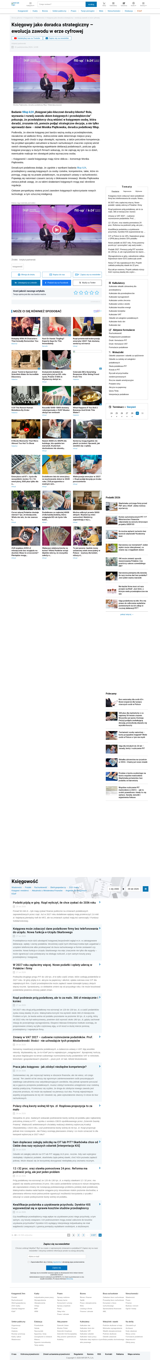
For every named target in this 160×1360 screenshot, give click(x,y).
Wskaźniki (117, 352)
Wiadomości (39, 18)
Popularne (115, 191)
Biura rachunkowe (110, 1294)
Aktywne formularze (124, 329)
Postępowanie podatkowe (119, 337)
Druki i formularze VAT (118, 344)
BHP (36, 1309)
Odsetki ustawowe (109, 1337)
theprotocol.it (130, 1339)
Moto (101, 11)
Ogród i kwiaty (131, 1309)
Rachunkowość (115, 333)
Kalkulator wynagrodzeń (119, 297)
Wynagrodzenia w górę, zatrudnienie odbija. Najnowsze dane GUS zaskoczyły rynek (126, 257)
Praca (59, 1309)
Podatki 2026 (113, 497)
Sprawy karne (62, 1300)
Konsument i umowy (64, 1303)
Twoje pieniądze (88, 11)
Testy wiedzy (39, 1345)
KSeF (139, 11)
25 (117, 413)
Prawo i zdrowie (63, 1314)
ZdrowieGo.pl (131, 1325)
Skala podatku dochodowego (113, 1339)
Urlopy (36, 1306)
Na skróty (130, 1322)
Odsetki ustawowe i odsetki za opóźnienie (126, 356)
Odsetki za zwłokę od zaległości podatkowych (122, 361)
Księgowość (23, 11)
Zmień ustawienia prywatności (56, 1354)
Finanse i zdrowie (86, 1311)
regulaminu (57, 1262)
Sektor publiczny (59, 11)
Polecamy (111, 693)
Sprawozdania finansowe (112, 1309)
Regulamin (78, 1354)
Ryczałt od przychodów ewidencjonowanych (118, 375)
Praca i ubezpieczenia (88, 1303)
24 (111, 413)
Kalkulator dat (114, 325)
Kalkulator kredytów (117, 311)
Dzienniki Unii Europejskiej (67, 1334)
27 (127, 413)
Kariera (90, 1354)
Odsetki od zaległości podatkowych (123, 318)
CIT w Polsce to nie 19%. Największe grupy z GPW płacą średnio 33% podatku (126, 237)
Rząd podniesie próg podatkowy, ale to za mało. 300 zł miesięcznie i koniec (125, 210)
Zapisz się (56, 1268)
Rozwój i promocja (18, 1334)
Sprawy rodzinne (63, 1297)
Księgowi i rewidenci (20, 891)
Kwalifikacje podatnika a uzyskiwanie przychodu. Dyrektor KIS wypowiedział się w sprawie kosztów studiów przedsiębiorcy (126, 230)
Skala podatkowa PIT (118, 366)
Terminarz (118, 407)
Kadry (35, 11)
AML (104, 1311)
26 (122, 413)
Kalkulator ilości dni (117, 322)
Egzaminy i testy (40, 1334)
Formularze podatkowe (118, 347)
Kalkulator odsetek (87, 1334)
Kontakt (108, 1354)
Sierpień (131, 407)
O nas (13, 1354)
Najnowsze (127, 191)
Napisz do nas (59, 275)
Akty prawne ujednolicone (66, 1337)
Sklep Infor (61, 1311)
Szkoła (36, 1328)
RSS (99, 1354)
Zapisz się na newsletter (90, 275)
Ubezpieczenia (39, 1303)
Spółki (82, 1300)
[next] (100, 1235)
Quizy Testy (114, 391)
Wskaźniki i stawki (110, 1322)
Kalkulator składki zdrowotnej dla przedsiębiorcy (122, 288)
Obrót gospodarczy (58, 887)
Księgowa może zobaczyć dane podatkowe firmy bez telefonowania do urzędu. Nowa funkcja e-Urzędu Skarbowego (126, 197)
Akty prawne (62, 1322)
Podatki (28, 887)
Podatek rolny (114, 384)
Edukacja (129, 11)
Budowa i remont (132, 1306)
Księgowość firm (18, 1294)
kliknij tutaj (69, 1279)
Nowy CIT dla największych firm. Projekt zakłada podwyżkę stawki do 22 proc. (125, 264)
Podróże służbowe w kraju (112, 1325)
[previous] (68, 1235)
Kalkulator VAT (115, 315)
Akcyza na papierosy (117, 387)
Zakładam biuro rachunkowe (113, 1297)
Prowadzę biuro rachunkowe (113, 1300)
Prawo (73, 11)
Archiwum (129, 1328)
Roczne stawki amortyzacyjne (121, 380)
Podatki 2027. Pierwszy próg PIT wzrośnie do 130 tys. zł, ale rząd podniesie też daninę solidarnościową (126, 250)
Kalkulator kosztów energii (120, 307)
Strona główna (16, 18)
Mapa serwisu (134, 1354)
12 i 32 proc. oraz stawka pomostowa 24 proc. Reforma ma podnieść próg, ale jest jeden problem (125, 224)
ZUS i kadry (74, 887)
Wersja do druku (28, 275)
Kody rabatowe (131, 1331)
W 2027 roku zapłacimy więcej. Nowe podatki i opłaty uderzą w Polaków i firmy (125, 204)
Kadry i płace (16, 1337)
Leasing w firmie (86, 1309)
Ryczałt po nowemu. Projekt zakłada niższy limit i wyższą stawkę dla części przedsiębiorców (126, 271)
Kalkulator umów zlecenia (119, 300)
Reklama (120, 1354)
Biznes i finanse (86, 1297)
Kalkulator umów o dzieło (119, 304)
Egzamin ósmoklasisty (42, 1342)
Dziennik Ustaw (63, 1325)
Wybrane (138, 191)
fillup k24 (81, 167)
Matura (37, 1339)
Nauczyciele (38, 1331)
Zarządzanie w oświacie (43, 1337)
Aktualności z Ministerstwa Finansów (47, 891)
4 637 (93, 1235)
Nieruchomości (114, 11)
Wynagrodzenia (40, 1300)
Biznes (45, 11)
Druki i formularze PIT (118, 340)
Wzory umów (130, 1334)
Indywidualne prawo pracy (44, 1297)
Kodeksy (60, 1339)
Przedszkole (38, 1325)
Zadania (14, 1331)
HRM (36, 1311)
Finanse (129, 1303)
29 (137, 413)
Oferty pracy (130, 1342)
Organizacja (15, 1325)
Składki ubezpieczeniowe (112, 1331)
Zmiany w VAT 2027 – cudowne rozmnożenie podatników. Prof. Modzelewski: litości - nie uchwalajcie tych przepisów (125, 217)
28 (132, 413)
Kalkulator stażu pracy (88, 1337)
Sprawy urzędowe (63, 1306)
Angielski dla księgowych (76, 891)
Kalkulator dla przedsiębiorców (122, 293)
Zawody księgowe (18, 1309)
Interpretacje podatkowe (119, 394)
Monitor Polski (62, 1328)
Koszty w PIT (114, 370)
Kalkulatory (118, 283)
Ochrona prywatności (29, 1354)
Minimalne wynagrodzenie (112, 1328)
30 (142, 413)
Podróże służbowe (109, 1334)
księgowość (17, 267)
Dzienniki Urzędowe (64, 1331)
